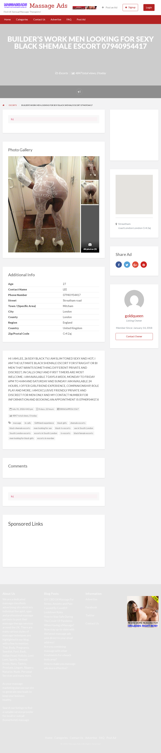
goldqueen (134, 315)
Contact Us (39, 19)
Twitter (90, 615)
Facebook (91, 607)
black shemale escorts (20, 428)
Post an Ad (111, 7)
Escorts (63, 73)
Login (149, 7)
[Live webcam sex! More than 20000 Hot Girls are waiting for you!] (85, 7)
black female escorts (83, 433)
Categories (22, 19)
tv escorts (65, 433)
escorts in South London (45, 433)
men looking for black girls (22, 438)
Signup (132, 7)
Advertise (56, 19)
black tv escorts (62, 428)
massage (17, 423)
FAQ (69, 19)
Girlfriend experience (44, 423)
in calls (28, 423)
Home (7, 19)
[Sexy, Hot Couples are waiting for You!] (142, 611)
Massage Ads (48, 5)
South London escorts (20, 433)
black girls (62, 423)
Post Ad (81, 19)
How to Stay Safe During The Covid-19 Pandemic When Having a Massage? (59, 621)
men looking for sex (43, 428)
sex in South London (83, 428)
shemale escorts (77, 423)
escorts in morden (45, 438)
